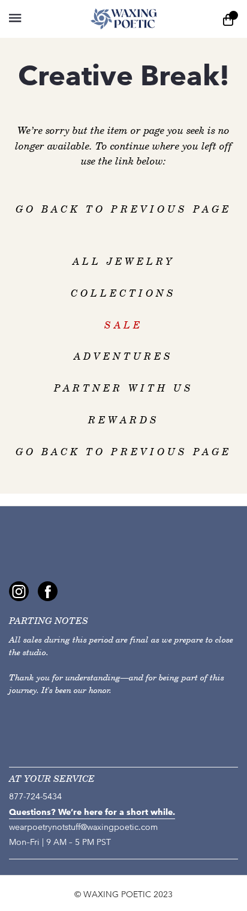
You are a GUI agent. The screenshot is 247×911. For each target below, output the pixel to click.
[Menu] (38, 19)
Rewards (123, 420)
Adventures (123, 356)
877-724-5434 (35, 796)
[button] (15, 18)
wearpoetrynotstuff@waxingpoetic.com (83, 827)
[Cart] (228, 19)
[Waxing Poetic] (124, 18)
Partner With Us (124, 388)
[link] (19, 591)
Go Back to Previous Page (123, 209)
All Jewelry (124, 261)
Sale (123, 325)
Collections (123, 293)
